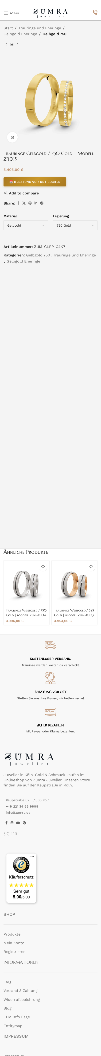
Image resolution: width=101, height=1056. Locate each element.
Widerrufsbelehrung (22, 999)
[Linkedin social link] (36, 203)
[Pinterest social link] (30, 203)
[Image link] (29, 759)
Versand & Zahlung (21, 990)
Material (10, 216)
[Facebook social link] (18, 203)
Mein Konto (14, 943)
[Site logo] (51, 13)
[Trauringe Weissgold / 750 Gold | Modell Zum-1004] (26, 583)
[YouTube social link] (18, 823)
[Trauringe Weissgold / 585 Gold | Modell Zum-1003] (74, 583)
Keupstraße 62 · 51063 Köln (28, 800)
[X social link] (24, 203)
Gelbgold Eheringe (20, 34)
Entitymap (13, 1026)
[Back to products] (12, 44)
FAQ (7, 982)
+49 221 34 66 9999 (22, 806)
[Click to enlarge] (12, 137)
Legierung (61, 216)
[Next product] (17, 44)
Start (8, 28)
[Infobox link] (95, 13)
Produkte (12, 934)
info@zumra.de (18, 812)
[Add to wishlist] (43, 567)
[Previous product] (6, 44)
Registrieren (15, 951)
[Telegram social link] (42, 203)
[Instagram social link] (12, 823)
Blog (8, 1008)
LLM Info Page (17, 1017)
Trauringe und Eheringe (39, 28)
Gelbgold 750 (54, 34)
